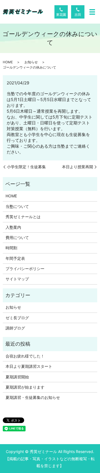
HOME (8, 62)
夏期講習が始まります (25, 387)
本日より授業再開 (77, 166)
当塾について (17, 206)
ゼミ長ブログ (17, 317)
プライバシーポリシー (25, 268)
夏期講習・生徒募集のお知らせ (33, 397)
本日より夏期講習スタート (29, 366)
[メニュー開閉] (92, 12)
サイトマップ (17, 278)
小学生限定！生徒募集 (26, 166)
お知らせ (31, 62)
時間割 (11, 247)
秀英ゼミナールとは (23, 216)
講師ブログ (15, 328)
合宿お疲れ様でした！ (25, 356)
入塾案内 (13, 227)
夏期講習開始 (17, 376)
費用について (17, 237)
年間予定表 (15, 258)
